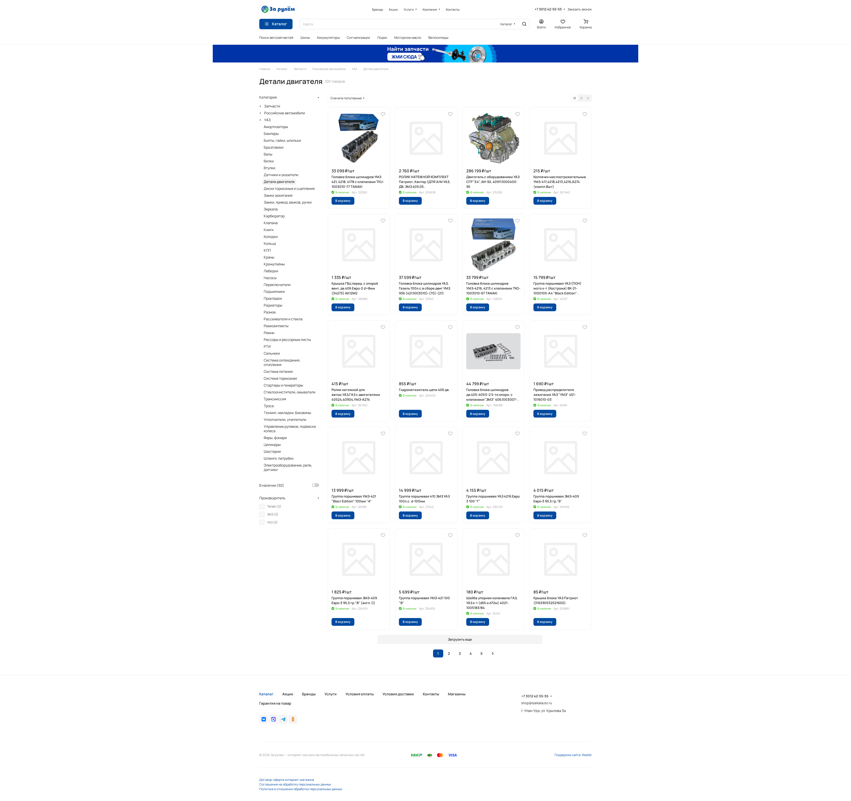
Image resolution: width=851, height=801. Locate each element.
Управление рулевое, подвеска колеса (290, 428)
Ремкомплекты (276, 325)
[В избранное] (383, 114)
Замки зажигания (278, 195)
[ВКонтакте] (263, 719)
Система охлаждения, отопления (282, 362)
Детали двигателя (279, 181)
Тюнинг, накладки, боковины (287, 412)
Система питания (278, 371)
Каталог (266, 694)
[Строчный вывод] (581, 98)
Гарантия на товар (275, 703)
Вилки (269, 161)
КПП (267, 250)
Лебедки (271, 270)
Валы (268, 154)
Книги (268, 229)
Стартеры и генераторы (283, 385)
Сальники (272, 353)
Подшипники (274, 291)
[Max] (273, 719)
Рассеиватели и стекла (283, 319)
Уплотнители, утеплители (285, 419)
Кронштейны (274, 264)
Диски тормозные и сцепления (289, 188)
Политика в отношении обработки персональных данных (300, 789)
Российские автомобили (284, 113)
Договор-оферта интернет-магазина (286, 780)
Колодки (271, 236)
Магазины (456, 694)
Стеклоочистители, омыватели (289, 392)
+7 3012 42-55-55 (548, 9)
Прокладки (273, 298)
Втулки (269, 167)
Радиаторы (273, 305)
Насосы (270, 277)
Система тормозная (280, 378)
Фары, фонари (275, 437)
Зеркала (271, 209)
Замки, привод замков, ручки (288, 202)
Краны (269, 257)
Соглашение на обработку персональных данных (295, 784)
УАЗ (267, 119)
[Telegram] (283, 719)
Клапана (271, 222)
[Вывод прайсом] (588, 98)
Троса (269, 405)
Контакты (431, 694)
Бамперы (271, 133)
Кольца (270, 243)
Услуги (330, 694)
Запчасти (272, 106)
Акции (287, 694)
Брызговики (273, 147)
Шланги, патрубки (278, 458)
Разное (270, 312)
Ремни (269, 332)
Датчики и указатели (281, 174)
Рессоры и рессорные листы (287, 339)
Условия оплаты (359, 694)
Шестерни (272, 451)
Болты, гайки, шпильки (282, 140)
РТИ (267, 346)
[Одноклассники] (293, 719)
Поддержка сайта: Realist (573, 755)
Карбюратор (274, 216)
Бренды (309, 694)
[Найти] (524, 24)
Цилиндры (272, 444)
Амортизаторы (276, 126)
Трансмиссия (275, 399)
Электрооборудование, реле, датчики (288, 467)
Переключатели (277, 284)
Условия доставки (398, 694)
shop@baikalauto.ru (536, 703)
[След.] (493, 653)
